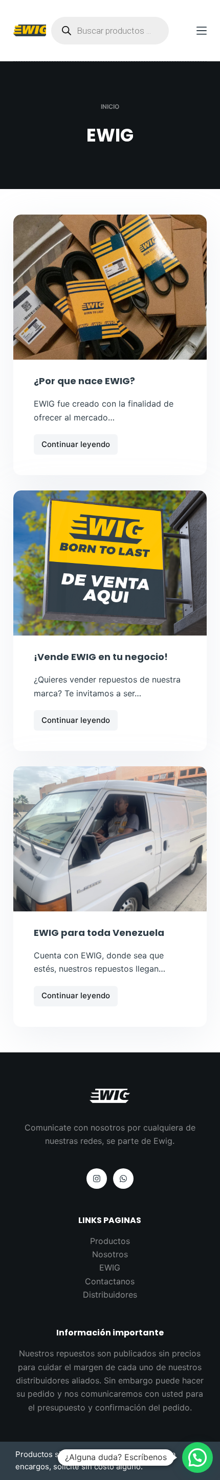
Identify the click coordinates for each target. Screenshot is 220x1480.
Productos (110, 1241)
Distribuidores (110, 1294)
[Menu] (201, 31)
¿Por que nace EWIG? (84, 380)
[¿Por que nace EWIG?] (110, 287)
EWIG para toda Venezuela (99, 932)
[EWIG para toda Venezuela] (110, 838)
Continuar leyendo (75, 447)
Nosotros (110, 1254)
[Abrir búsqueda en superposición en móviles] (109, 31)
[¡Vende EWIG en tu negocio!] (110, 563)
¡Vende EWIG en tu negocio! (101, 656)
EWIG (109, 1267)
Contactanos (110, 1281)
